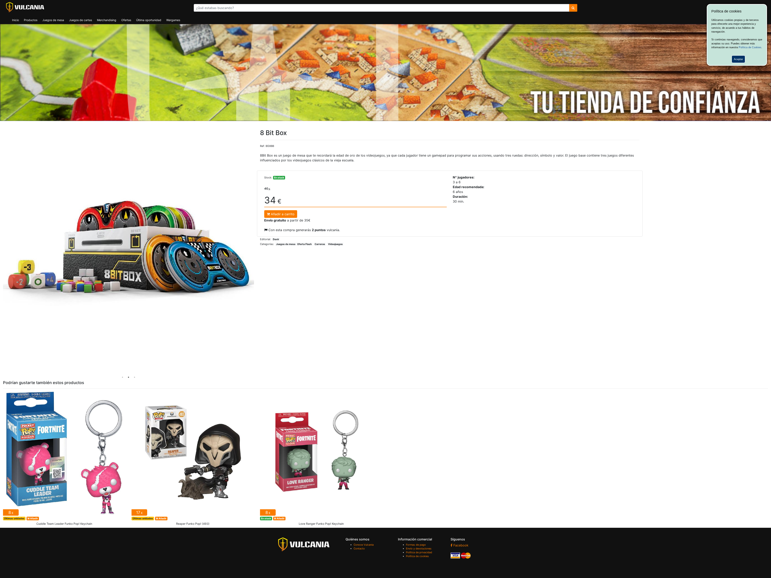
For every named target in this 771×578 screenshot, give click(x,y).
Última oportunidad (148, 20)
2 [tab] (128, 377)
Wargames (173, 20)
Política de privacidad (419, 552)
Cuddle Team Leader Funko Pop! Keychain (64, 460)
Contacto (359, 548)
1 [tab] (122, 377)
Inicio (15, 20)
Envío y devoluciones (418, 548)
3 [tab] (135, 377)
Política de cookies (417, 556)
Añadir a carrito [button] (282, 214)
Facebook (460, 545)
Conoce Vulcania (364, 544)
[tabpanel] (128, 254)
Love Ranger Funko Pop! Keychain (321, 460)
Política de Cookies (750, 47)
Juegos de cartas (80, 20)
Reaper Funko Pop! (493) (193, 460)
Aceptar (738, 59)
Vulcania (25, 7)
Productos (30, 20)
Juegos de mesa (53, 20)
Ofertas (126, 20)
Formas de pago (416, 544)
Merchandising (106, 20)
